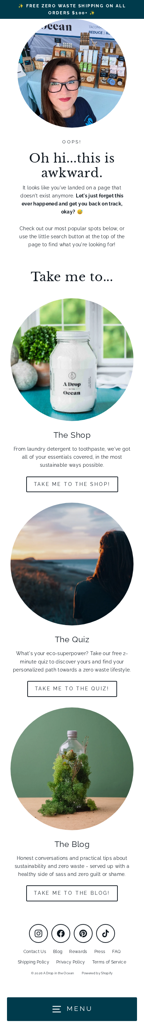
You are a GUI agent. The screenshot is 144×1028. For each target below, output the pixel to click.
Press (100, 951)
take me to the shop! (72, 484)
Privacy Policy (70, 962)
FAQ (116, 951)
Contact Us (34, 951)
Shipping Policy (33, 962)
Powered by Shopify (97, 973)
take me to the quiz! (72, 688)
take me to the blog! (72, 893)
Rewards (78, 951)
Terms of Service (109, 962)
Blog (57, 951)
